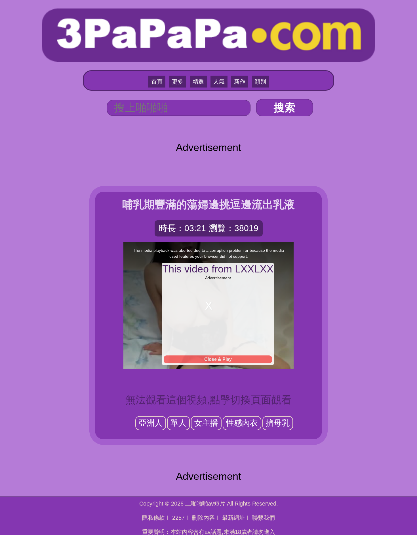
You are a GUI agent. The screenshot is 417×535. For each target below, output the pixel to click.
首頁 (157, 81)
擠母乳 (278, 423)
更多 (177, 81)
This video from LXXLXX (217, 269)
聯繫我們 (263, 518)
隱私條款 (153, 518)
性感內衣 (242, 423)
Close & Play (218, 359)
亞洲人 (151, 423)
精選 (198, 81)
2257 (178, 518)
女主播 (206, 423)
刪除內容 (203, 518)
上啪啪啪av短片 (205, 503)
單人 (178, 423)
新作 (239, 81)
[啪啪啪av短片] (208, 34)
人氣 (219, 81)
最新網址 (233, 518)
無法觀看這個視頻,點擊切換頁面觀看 (208, 400)
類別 (260, 81)
